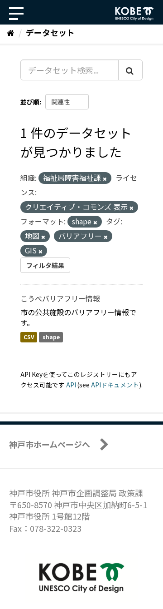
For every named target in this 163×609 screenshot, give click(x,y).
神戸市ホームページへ (49, 444)
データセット (50, 32)
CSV (29, 337)
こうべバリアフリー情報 (60, 298)
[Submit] (130, 69)
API (71, 384)
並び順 (29, 101)
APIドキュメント (115, 384)
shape (51, 337)
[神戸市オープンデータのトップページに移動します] (134, 13)
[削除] (105, 178)
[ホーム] (10, 32)
